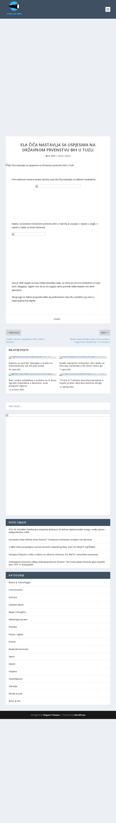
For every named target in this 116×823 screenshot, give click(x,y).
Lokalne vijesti (16, 604)
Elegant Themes (51, 715)
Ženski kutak (15, 693)
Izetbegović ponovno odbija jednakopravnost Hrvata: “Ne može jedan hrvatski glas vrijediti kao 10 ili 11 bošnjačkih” (57, 563)
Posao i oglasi (16, 634)
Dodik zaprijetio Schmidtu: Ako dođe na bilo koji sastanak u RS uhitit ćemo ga (82, 364)
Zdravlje (13, 686)
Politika (13, 626)
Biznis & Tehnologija (19, 582)
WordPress (79, 715)
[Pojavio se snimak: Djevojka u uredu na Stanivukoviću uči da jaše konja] (32, 357)
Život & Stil (14, 701)
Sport (60, 155)
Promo (12, 641)
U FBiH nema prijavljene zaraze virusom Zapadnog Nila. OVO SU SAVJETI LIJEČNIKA (52, 547)
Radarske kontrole (18, 649)
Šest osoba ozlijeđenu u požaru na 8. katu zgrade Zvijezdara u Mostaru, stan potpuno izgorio (32, 383)
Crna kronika (15, 589)
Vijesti (67, 155)
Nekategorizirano (18, 619)
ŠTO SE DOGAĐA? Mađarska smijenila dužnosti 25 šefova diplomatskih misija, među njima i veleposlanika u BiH (57, 531)
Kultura (13, 597)
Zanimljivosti (16, 678)
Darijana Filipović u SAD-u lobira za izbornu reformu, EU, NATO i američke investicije (53, 554)
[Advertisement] (58, 41)
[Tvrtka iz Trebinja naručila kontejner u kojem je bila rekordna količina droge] (83, 375)
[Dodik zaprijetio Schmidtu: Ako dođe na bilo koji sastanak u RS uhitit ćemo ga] (83, 357)
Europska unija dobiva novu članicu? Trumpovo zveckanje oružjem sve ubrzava (50, 539)
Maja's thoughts (17, 612)
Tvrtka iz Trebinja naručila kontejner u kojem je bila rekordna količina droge (82, 381)
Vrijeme (13, 671)
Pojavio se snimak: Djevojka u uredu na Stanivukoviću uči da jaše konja (31, 364)
